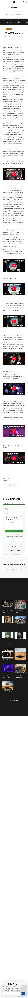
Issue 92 (5, 485)
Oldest (13, 503)
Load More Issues (14, 700)
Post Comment (14, 531)
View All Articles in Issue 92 (14, 569)
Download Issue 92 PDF (14, 39)
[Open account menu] (23, 2)
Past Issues (18, 22)
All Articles (9, 22)
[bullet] (10, 519)
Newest (8, 503)
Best (5, 503)
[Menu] (1, 1)
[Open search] (4, 2)
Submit (23, 993)
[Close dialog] (25, 983)
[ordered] (8, 519)
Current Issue (20, 485)
